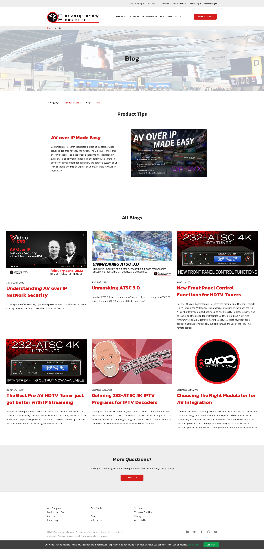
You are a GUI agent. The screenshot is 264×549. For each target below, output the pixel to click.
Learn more (193, 544)
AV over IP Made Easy (76, 137)
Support (134, 16)
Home (50, 28)
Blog (178, 16)
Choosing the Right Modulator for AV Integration (216, 399)
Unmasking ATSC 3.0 (116, 287)
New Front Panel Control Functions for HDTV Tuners (209, 291)
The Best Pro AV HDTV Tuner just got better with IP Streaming (45, 399)
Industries (166, 16)
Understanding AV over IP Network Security (36, 291)
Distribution (149, 16)
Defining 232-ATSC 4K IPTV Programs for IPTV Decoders (124, 399)
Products (121, 16)
